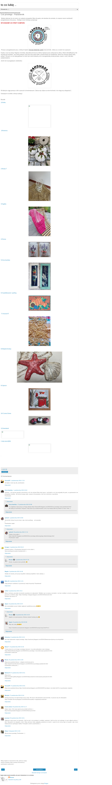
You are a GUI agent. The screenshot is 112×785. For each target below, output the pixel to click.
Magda (7, 571)
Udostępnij (4, 471)
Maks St (7, 581)
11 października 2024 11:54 (17, 637)
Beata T (7, 646)
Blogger (46, 783)
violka (6, 590)
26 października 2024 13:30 (16, 659)
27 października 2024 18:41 (18, 685)
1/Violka (3, 102)
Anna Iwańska (9, 490)
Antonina (7, 637)
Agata (6, 603)
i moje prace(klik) (6, 441)
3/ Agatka (3, 204)
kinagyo (7, 547)
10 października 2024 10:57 (16, 603)
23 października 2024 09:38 (20, 622)
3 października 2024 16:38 (16, 571)
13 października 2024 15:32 (17, 646)
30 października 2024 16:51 (17, 718)
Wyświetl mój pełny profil (14, 779)
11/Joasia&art (5, 428)
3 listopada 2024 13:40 (14, 731)
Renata (11, 559)
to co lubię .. (8, 4)
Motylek (7, 695)
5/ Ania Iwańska (5, 260)
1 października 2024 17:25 (18, 480)
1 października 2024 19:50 (16, 517)
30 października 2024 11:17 (19, 706)
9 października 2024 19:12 (15, 590)
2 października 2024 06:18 (17, 547)
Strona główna (39, 769)
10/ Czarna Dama (6, 413)
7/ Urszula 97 (5, 313)
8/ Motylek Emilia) (6, 349)
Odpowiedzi (10, 501)
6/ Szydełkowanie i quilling (9, 293)
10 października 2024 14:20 (22, 614)
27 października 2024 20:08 (25, 504)
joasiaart (7, 718)
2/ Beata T (4, 168)
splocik (7, 517)
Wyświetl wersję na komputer (39, 772)
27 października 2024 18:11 (18, 672)
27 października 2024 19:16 (17, 695)
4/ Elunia (3, 239)
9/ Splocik (4, 385)
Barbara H (7, 672)
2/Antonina (4, 130)
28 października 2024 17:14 (20, 532)
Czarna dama (8, 706)
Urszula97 (7, 480)
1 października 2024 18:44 (20, 490)
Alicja (6, 731)
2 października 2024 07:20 (22, 559)
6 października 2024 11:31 (16, 581)
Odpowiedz (8, 485)
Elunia (6, 659)
